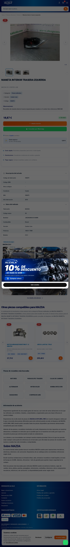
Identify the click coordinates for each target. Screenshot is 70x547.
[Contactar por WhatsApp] (65, 542)
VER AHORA (35, 285)
